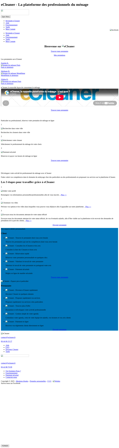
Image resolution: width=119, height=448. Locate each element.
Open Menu (6, 17)
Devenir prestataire (59, 225)
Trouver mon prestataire (59, 51)
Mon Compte (10, 29)
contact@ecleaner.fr (8, 337)
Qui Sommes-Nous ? (13, 371)
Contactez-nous (11, 377)
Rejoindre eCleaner (13, 21)
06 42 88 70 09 (6, 367)
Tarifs (8, 27)
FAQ (7, 347)
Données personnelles (38, 381)
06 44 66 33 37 (6, 341)
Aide (7, 23)
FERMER (5, 446)
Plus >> (64, 195)
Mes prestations (59, 55)
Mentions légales (22, 381)
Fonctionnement (11, 25)
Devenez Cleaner (12, 349)
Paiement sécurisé (12, 375)
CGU (49, 381)
